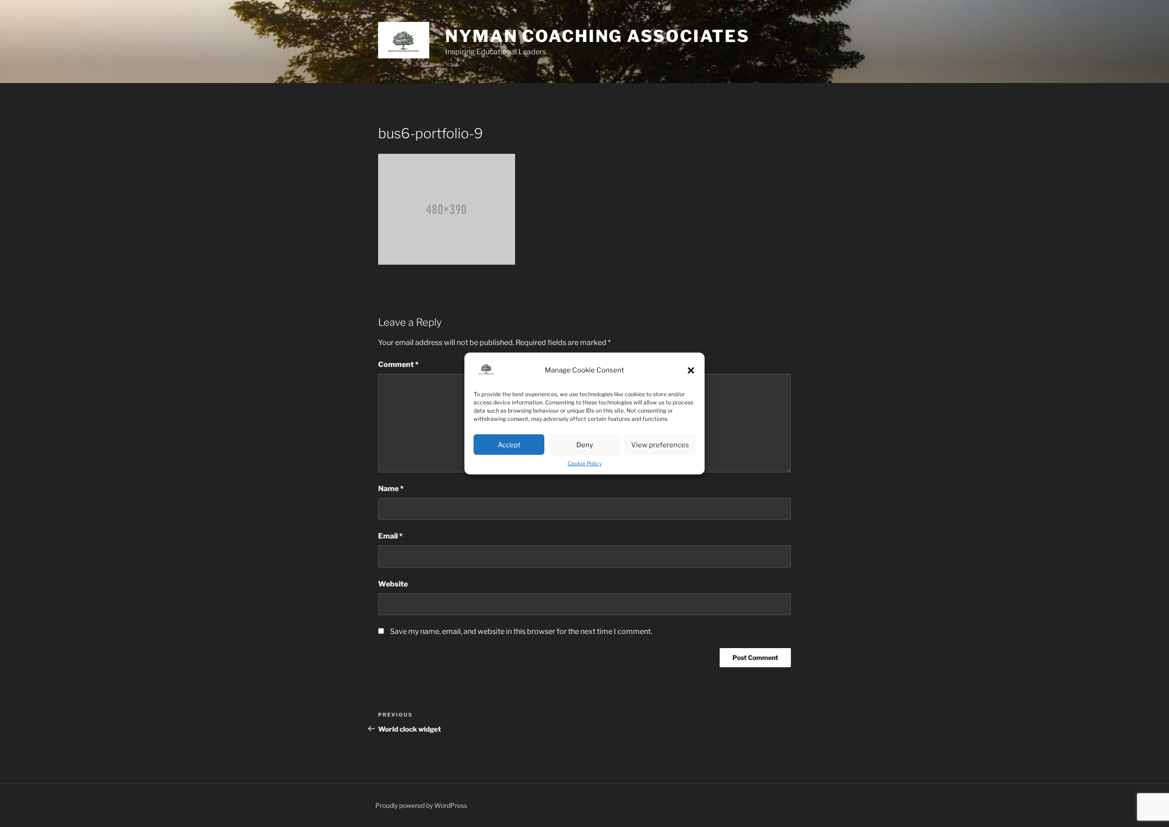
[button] (690, 370)
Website (393, 584)
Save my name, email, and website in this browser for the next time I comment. (521, 631)
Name (391, 488)
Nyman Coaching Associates (597, 36)
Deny (584, 444)
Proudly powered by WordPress (421, 805)
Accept (509, 444)
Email (390, 536)
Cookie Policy (585, 463)
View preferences (660, 444)
